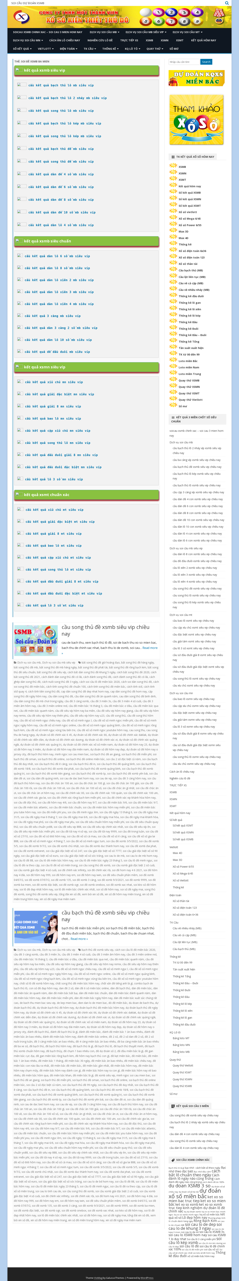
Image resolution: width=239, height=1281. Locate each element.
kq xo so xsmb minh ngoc (186, 1214)
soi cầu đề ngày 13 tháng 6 (116, 812)
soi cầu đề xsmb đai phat (141, 846)
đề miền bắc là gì (83, 1075)
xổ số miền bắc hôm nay (201, 1256)
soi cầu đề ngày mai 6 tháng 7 (39, 817)
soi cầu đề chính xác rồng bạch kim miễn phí (74, 797)
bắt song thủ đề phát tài (93, 667)
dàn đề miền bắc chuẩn (93, 993)
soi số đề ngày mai (131, 889)
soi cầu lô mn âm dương (210, 1243)
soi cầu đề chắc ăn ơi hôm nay (36, 793)
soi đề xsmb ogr (69, 884)
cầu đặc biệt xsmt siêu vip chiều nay (194, 634)
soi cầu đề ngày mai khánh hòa (139, 817)
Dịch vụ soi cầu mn (26, 40)
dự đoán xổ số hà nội (189, 1192)
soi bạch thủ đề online (51, 759)
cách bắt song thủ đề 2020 (133, 672)
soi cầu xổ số (211, 1249)
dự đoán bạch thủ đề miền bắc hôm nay (99, 1007)
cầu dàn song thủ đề (60, 696)
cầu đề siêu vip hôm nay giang (114, 710)
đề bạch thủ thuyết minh (128, 1046)
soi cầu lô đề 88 (23, 860)
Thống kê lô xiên (190, 309)
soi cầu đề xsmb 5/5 (125, 1167)
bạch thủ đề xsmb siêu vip (97, 949)
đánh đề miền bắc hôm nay (59, 1036)
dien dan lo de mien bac (92, 1003)
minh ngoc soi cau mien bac (72, 754)
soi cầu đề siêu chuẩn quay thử (113, 1147)
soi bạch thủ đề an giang (105, 754)
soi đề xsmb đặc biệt (45, 884)
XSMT (180, 40)
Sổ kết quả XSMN (190, 199)
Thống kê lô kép (190, 315)
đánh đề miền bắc (90, 1032)
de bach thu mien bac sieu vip (37, 1003)
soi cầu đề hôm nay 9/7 (82, 802)
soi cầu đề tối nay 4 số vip (71, 831)
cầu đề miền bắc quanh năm (36, 710)
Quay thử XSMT (189, 393)
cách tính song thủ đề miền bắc (106, 686)
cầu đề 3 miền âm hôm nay (108, 954)
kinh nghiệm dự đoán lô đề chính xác (197, 1209)
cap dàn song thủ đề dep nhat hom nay (85, 691)
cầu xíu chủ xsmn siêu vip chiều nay (194, 764)
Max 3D (183, 231)
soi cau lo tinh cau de (48, 1191)
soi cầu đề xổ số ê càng (112, 836)
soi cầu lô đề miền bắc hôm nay (54, 860)
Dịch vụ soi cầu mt (186, 32)
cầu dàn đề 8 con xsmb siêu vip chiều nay (198, 513)
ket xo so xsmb (186, 1204)
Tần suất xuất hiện (191, 348)
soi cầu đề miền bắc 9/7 (142, 802)
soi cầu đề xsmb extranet (29, 851)
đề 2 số (113, 1036)
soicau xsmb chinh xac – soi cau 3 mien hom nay (47, 32)
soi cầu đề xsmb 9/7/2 (32, 846)
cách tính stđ (134, 686)
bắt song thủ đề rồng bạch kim (127, 667)
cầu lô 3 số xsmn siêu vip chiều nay (194, 726)
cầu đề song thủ (116, 715)
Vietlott (44, 48)
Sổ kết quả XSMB (190, 192)
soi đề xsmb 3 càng (84, 880)
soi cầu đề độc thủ (25, 802)
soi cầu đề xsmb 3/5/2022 (122, 841)
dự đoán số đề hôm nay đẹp (107, 749)
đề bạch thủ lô (103, 1046)
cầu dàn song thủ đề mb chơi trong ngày (38, 701)
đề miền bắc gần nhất (96, 1065)
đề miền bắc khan (60, 1075)
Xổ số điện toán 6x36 (192, 251)
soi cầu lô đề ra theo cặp (125, 1186)
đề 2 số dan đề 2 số (131, 1036)
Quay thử (154, 48)
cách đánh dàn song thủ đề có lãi (61, 677)
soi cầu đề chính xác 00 (70, 793)
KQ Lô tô (131, 48)
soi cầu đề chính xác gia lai (30, 797)
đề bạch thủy (54, 1051)
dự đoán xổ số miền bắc (195, 1193)
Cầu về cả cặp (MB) (191, 283)
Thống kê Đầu (188, 322)
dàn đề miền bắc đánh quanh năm (129, 993)
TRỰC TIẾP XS (129, 40)
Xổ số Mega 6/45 (190, 218)
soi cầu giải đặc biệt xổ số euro (39, 855)
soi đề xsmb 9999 (136, 880)
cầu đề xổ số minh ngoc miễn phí (113, 720)
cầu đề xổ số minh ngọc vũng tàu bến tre (50, 730)
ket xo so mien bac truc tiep (196, 1198)
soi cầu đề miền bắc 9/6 (112, 802)
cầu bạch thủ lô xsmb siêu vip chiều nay (197, 485)
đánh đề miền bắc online (92, 1036)
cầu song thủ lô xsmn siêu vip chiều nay (197, 757)
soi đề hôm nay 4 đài (140, 1196)
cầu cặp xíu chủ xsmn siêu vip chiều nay (197, 706)
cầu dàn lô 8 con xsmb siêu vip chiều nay (197, 554)
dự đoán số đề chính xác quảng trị (41, 744)
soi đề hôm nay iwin (89, 875)
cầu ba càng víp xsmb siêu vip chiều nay (197, 460)
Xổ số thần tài (188, 264)
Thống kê (109, 48)
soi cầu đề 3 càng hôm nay (129, 778)
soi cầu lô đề (189, 1246)
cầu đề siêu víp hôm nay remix (102, 964)
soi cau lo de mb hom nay (141, 855)
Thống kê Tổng (189, 341)
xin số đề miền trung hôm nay (86, 1220)
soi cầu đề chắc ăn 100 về (49, 788)
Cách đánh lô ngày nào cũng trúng (194, 1177)
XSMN (164, 40)
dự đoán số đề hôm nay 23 (130, 744)
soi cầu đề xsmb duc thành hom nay (102, 846)
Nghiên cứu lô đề (100, 40)
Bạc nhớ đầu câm (202, 1171)
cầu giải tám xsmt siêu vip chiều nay (194, 641)
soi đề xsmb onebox (92, 884)
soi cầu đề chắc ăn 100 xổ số (83, 788)
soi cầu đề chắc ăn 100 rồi (115, 1109)
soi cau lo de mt (190, 1232)
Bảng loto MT (181, 1038)
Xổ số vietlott (188, 212)
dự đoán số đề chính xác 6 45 (54, 735)
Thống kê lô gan (190, 302)
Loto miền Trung (190, 374)
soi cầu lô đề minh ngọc (138, 860)
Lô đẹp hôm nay (194, 1217)
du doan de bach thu (141, 1003)
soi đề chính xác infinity (72, 870)
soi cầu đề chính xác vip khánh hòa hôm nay (129, 797)
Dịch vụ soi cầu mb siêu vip (145, 32)
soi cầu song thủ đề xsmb (94, 865)
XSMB (149, 40)
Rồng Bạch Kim (205, 1220)
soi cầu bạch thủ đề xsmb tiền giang (48, 773)
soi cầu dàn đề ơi (115, 1099)
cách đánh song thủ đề (97, 677)
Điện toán (67, 48)
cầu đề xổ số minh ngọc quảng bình (98, 725)
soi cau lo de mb (115, 855)
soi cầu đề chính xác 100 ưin (141, 793)
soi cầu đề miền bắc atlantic (31, 807)
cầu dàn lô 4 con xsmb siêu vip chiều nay (197, 533)
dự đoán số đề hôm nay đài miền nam (65, 749)
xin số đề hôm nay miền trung (123, 894)
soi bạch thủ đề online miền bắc (85, 759)
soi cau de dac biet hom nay (77, 778)
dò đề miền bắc (117, 1003)
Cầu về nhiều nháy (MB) (194, 290)
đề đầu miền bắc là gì (130, 1051)
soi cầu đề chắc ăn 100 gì (89, 783)
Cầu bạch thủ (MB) (191, 270)
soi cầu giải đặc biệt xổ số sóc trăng (81, 855)
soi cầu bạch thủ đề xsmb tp (88, 773)
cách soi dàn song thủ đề (136, 681)
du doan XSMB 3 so (190, 1185)
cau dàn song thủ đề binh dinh (137, 696)
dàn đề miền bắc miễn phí (57, 998)
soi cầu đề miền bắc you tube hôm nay (119, 1133)
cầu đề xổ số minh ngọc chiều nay (40, 720)
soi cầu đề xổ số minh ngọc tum (85, 841)
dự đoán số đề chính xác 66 (90, 735)
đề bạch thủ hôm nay (40, 754)
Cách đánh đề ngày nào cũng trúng (194, 1180)
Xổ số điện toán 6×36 (185, 914)
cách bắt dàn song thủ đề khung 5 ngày (91, 672)
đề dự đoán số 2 (106, 1051)
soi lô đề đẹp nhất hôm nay (36, 889)
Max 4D (183, 238)
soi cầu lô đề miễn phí (192, 1249)
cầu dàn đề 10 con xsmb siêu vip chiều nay (198, 520)
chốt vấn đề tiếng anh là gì (117, 983)
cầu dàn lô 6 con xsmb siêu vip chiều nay (197, 540)
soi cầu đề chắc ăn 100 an (57, 783)
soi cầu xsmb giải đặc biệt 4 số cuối (35, 870)
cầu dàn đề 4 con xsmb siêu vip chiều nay (198, 499)
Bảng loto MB (181, 1052)
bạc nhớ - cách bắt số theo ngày (202, 1167)
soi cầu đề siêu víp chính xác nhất (103, 827)
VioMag (98, 1278)
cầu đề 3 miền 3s (100, 701)
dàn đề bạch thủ (120, 988)
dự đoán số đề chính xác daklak (127, 735)
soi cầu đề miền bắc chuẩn (65, 807)
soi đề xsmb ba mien (141, 1205)
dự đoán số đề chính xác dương (64, 739)
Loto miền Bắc (188, 361)
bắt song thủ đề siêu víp (51, 672)
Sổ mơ (174, 48)
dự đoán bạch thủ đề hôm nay (55, 1007)
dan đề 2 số (66, 988)
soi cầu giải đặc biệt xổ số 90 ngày (123, 1176)
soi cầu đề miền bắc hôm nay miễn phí (106, 807)
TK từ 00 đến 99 (189, 354)
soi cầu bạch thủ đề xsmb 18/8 (109, 1089)
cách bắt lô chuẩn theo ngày (194, 1172)
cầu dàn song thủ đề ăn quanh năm (96, 696)
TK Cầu (88, 48)
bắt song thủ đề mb (26, 667)
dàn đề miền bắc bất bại (62, 993)
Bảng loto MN (181, 1045)
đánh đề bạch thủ (38, 1032)
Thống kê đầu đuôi (191, 296)
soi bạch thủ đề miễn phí (136, 754)
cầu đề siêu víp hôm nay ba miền (75, 710)
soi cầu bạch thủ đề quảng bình (116, 764)
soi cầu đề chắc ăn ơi (105, 1114)
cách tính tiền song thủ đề (44, 691)
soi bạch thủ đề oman (85, 1080)
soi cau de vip (103, 778)
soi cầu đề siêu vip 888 (67, 827)
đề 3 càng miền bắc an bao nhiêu (54, 1041)
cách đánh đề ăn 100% (213, 1182)
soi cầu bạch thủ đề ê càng (51, 764)
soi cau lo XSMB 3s (211, 1232)
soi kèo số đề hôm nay (129, 1210)
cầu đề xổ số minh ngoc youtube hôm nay (102, 730)
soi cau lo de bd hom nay (98, 1181)
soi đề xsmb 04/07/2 (134, 1201)
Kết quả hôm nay (203, 40)
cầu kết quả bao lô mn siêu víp (53, 418)
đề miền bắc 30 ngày (77, 1061)
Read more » (79, 939)
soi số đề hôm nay (107, 889)
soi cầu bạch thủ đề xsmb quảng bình (97, 768)
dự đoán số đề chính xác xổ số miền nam (88, 744)
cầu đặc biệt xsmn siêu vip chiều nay (195, 713)
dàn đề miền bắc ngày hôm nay (93, 998)
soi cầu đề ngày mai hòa (104, 817)
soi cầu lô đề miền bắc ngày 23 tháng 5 (98, 860)
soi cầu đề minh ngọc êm (83, 812)
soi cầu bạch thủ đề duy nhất (115, 1085)
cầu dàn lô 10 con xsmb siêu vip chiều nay (198, 526)
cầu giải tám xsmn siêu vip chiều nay (195, 719)
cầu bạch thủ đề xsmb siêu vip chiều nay (106, 916)
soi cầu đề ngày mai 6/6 (73, 817)
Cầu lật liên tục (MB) (192, 277)
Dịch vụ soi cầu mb (103, 32)
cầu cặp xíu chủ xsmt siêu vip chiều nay (196, 627)
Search (206, 62)
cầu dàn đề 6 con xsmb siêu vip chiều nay (198, 506)
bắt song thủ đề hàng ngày (137, 662)
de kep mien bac (67, 1003)
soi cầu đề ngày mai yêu (59, 822)
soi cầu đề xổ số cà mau (81, 836)
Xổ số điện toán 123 (192, 257)
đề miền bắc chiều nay (137, 1061)
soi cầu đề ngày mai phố (28, 822)
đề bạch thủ (36, 1046)
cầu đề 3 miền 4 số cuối (127, 701)
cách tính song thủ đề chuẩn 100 (66, 686)
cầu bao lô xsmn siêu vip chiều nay (194, 699)
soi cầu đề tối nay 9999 (103, 831)
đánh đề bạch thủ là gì (63, 1032)
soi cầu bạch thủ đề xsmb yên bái (127, 773)
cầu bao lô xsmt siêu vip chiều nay (193, 620)
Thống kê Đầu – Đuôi (192, 335)
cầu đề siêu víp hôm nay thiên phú (47, 715)
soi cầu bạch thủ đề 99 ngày (79, 1085)
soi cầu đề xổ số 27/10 (134, 1157)
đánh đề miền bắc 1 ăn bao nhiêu (122, 1032)
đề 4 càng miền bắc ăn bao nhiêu (96, 1041)
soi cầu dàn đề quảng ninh (42, 778)
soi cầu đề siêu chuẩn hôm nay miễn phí (100, 822)
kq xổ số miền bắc (210, 1214)
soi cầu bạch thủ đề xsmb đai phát (53, 768)
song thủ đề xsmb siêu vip (42, 894)
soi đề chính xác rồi (99, 870)
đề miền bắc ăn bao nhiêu (107, 1061)
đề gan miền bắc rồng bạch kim (55, 1056)
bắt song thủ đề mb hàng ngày (58, 667)
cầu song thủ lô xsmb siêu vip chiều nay (197, 595)
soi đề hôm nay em (63, 875)
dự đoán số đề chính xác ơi (101, 739)
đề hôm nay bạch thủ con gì (92, 1056)
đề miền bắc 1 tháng (50, 1061)
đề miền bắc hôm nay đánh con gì (60, 1070)
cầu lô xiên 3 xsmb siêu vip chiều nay (195, 574)
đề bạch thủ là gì (83, 1046)
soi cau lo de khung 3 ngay (195, 1226)
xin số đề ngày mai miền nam (57, 899)
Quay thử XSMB (189, 380)
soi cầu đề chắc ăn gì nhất (118, 788)
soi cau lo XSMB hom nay (188, 1235)
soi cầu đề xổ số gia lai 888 (119, 1162)
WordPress (147, 1278)
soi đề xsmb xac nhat (119, 884)
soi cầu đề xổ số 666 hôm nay (47, 836)
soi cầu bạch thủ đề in (82, 764)
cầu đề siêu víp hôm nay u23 (87, 715)
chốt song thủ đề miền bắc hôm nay (77, 983)
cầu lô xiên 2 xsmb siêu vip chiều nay (195, 567)
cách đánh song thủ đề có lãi (130, 677)
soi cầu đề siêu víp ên (137, 827)
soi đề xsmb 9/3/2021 (110, 880)
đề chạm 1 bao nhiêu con (78, 1051)
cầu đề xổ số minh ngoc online (57, 725)
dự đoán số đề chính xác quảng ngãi (133, 1017)
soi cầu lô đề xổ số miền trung (59, 865)
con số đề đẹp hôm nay (43, 988)
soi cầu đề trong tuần (131, 831)
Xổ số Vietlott (181, 880)
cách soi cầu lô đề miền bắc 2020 (99, 681)
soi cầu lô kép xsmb (195, 1240)
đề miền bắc (139, 1056)
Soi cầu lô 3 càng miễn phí (201, 1239)
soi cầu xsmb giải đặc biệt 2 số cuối (133, 865)
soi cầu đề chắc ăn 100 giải (122, 783)
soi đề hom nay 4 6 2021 (127, 870)
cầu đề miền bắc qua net (93, 959)
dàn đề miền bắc (142, 988)
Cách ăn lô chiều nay (64, 40)
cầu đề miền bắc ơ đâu (118, 706)
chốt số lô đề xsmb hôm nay (37, 983)
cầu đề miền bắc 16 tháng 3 (85, 706)
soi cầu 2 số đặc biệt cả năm (123, 759)
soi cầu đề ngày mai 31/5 (112, 1138)
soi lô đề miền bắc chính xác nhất (75, 889)
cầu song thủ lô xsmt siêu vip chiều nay (196, 678)
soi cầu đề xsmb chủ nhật (63, 846)
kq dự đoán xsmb (192, 1211)
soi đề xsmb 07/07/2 (37, 880)
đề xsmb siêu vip (105, 1075)
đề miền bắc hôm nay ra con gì (101, 1070)
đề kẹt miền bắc (120, 1056)
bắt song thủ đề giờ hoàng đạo (101, 662)
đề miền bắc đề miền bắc (66, 1065)
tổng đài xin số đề (69, 894)
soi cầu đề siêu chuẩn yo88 (35, 827)
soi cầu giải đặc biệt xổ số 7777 (102, 851)
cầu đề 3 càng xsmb (77, 701)
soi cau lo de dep (200, 1224)
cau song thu (137, 730)
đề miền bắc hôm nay (124, 1065)
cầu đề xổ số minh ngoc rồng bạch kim (37, 978)
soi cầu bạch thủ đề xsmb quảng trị (100, 1094)
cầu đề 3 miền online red (52, 706)
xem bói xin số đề (92, 894)
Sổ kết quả (21, 48)
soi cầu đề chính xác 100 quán (104, 793)
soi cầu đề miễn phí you (51, 812)
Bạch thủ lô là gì (176, 1168)
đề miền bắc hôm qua (35, 1075)
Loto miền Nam (189, 367)
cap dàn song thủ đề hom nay (128, 691)
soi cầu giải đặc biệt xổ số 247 (64, 851)
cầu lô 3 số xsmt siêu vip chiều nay (193, 648)
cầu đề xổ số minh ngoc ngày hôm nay (49, 974)
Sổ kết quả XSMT (190, 205)
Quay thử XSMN (189, 387)
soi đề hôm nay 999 (38, 875)
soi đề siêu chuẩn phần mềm (120, 875)
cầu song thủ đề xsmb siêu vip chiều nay (106, 630)
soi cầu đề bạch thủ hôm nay (125, 1104)
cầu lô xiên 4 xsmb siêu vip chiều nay (195, 581)
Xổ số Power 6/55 (190, 225)
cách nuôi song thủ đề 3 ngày (60, 681)
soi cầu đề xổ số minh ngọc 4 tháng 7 (42, 841)
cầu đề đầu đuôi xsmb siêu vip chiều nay (197, 561)
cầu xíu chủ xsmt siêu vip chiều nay (194, 685)
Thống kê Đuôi (188, 328)
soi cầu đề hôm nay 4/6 (52, 802)
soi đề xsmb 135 (61, 880)
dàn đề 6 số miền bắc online (92, 988)
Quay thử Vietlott (191, 399)
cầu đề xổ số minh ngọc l (77, 720)
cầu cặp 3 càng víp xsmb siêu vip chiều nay (198, 492)
